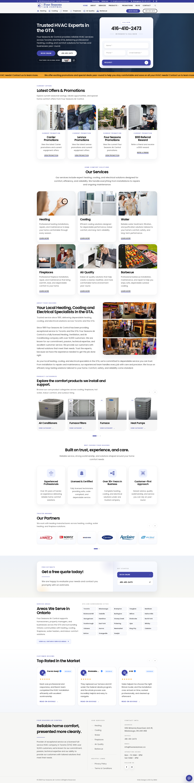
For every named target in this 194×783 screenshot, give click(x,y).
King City (133, 628)
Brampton (118, 609)
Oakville (102, 614)
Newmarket (118, 628)
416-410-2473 (150, 11)
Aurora (101, 628)
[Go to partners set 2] (99, 549)
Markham (148, 609)
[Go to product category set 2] (98, 436)
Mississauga (103, 609)
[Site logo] (49, 5)
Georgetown (88, 619)
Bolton (86, 633)
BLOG (138, 5)
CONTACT (147, 5)
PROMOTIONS (127, 5)
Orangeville (103, 633)
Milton (132, 614)
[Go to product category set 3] (100, 436)
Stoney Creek (119, 619)
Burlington (118, 614)
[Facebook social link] (153, 1)
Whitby (147, 623)
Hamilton (102, 619)
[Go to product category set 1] (95, 436)
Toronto (87, 609)
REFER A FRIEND (143, 153)
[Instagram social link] (156, 1)
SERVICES (102, 5)
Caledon (148, 628)
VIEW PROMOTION (51, 155)
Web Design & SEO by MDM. (147, 780)
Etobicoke (133, 619)
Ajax (131, 623)
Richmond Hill (89, 614)
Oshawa (87, 628)
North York (149, 619)
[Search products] (155, 5)
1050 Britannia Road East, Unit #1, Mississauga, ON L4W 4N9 (139, 729)
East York (102, 623)
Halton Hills (149, 614)
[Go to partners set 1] (96, 549)
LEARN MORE (44, 238)
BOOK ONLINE (133, 11)
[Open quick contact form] (189, 778)
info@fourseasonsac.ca (135, 747)
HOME (85, 5)
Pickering (117, 623)
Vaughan (133, 609)
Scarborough (88, 623)
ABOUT (93, 5)
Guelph (117, 633)
